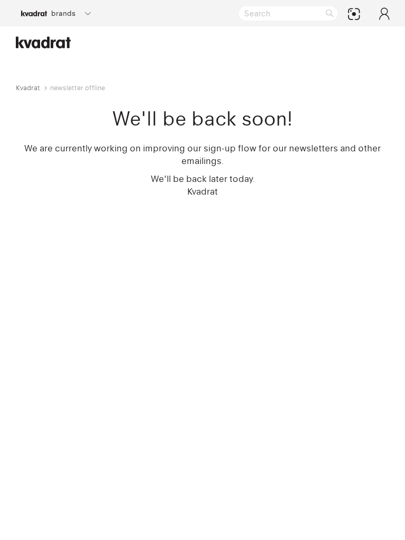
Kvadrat (28, 88)
